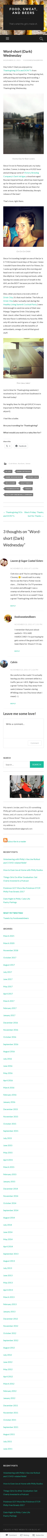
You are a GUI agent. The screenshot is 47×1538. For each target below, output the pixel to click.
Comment (35, 743)
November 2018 (10, 950)
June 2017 (7, 979)
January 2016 (9, 1102)
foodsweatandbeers (33, 60)
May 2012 (8, 1369)
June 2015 (7, 1145)
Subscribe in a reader (16, 841)
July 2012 (7, 1355)
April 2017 (8, 993)
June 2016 (7, 1066)
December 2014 (10, 1188)
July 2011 (7, 1441)
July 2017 (7, 972)
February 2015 (9, 1174)
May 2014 (8, 1239)
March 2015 (8, 1167)
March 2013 (8, 1297)
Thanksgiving (13, 489)
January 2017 (9, 1015)
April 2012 (8, 1376)
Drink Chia (8, 297)
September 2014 (10, 1210)
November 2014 (10, 1196)
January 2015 (9, 1181)
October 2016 (9, 1037)
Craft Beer (13, 463)
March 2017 (8, 1001)
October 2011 (9, 1420)
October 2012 (9, 1333)
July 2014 (7, 1225)
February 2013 (9, 1304)
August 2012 (9, 1347)
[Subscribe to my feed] (5, 841)
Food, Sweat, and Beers (23, 11)
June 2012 (7, 1362)
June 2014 (7, 1232)
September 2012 (10, 1340)
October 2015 (9, 1123)
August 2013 (9, 1261)
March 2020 (8, 943)
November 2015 (10, 1116)
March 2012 (8, 1383)
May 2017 (8, 986)
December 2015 (10, 1109)
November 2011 (10, 1412)
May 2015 (8, 1152)
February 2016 (9, 1094)
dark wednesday (14, 477)
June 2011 (7, 1448)
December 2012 (10, 1318)
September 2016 (10, 1044)
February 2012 (9, 1391)
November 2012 (10, 1326)
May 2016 (8, 1073)
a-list (9, 471)
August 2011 (9, 1434)
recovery (10, 483)
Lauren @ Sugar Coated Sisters (26, 560)
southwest (26, 483)
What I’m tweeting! (13, 913)
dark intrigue (24, 471)
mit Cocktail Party (28, 304)
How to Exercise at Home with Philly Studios (23, 870)
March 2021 (8, 936)
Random (21, 463)
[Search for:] (23, 764)
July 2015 (7, 1138)
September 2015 (10, 1131)
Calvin (13, 662)
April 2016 (8, 1080)
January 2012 (9, 1398)
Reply (13, 606)
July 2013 (7, 1268)
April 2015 (8, 1160)
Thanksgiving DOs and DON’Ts (17, 70)
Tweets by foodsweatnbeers (16, 918)
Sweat (28, 463)
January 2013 (9, 1311)
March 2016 (8, 1087)
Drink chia (32, 477)
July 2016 (7, 1058)
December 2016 (10, 1022)
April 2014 (8, 1246)
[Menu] (7, 38)
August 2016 (9, 1051)
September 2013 (10, 1253)
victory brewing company (19, 495)
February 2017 (9, 1008)
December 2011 (10, 1405)
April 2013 (8, 1290)
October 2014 (9, 1203)
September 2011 (10, 1427)
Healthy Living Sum (11, 304)
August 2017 (9, 965)
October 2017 (9, 957)
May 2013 (8, 1282)
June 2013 (7, 1275)
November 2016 (10, 1030)
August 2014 (9, 1217)
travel (28, 489)
